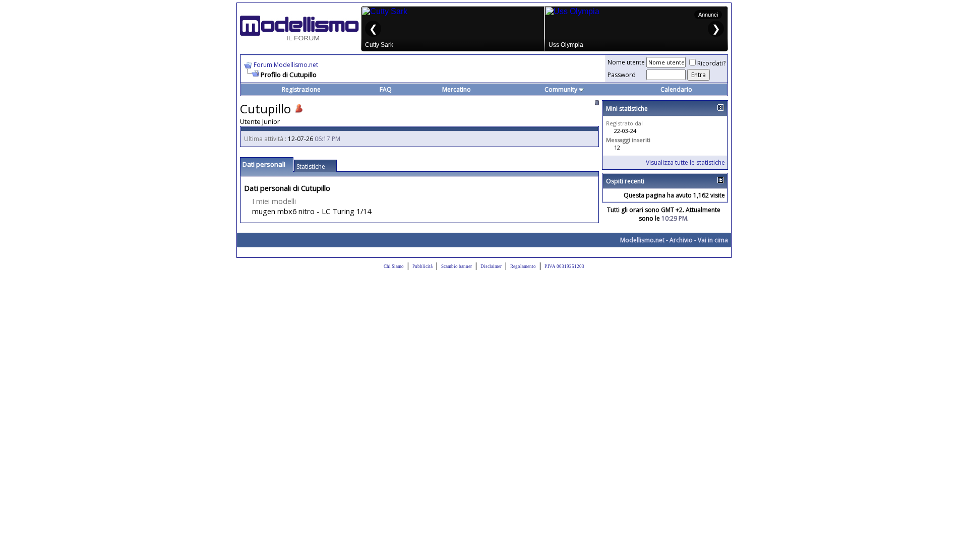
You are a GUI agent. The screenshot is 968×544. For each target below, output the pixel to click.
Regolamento (523, 266)
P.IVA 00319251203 (564, 266)
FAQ (386, 89)
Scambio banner (456, 266)
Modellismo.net (642, 240)
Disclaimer (491, 266)
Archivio (681, 240)
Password (622, 75)
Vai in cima (713, 240)
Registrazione (301, 89)
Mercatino (456, 89)
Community (560, 89)
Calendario (676, 89)
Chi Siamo (394, 266)
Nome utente (626, 62)
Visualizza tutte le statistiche (685, 162)
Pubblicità (422, 266)
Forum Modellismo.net (286, 64)
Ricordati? (711, 63)
